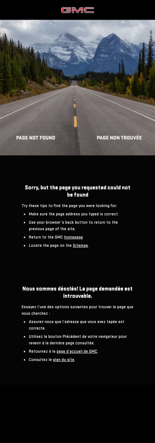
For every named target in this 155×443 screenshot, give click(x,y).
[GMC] (77, 77)
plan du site (63, 359)
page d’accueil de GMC (77, 351)
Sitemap (80, 245)
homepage (73, 237)
